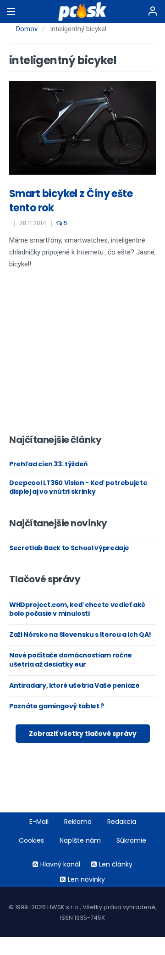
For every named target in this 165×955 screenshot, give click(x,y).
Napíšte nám (80, 840)
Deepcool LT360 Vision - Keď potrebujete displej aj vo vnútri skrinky (78, 487)
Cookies (31, 840)
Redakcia (121, 821)
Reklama (78, 821)
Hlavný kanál (60, 864)
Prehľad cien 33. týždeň (48, 464)
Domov (27, 29)
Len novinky (86, 879)
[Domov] (83, 11)
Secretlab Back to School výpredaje (69, 547)
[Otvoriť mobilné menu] (11, 11)
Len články (115, 864)
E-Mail (39, 821)
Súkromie (131, 840)
